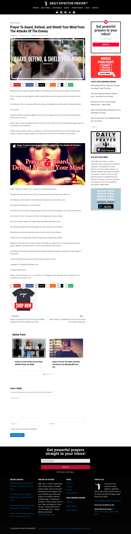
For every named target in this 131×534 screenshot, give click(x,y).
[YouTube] (57, 12)
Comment (15, 398)
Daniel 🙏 (15, 35)
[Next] (79, 355)
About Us (69, 483)
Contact (69, 486)
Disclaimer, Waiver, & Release (63, 528)
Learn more (104, 184)
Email (52, 424)
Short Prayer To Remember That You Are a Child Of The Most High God (67, 319)
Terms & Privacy (44, 528)
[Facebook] (65, 12)
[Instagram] (61, 12)
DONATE (66, 8)
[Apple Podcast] (74, 12)
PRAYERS (36, 8)
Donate (69, 490)
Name (14, 424)
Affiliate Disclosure (83, 528)
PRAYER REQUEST (77, 8)
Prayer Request (72, 493)
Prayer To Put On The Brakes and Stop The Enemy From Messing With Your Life (66, 364)
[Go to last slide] (15, 355)
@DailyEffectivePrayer (46, 514)
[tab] (44, 374)
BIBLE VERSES (45, 8)
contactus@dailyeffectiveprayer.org (107, 501)
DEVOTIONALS (57, 8)
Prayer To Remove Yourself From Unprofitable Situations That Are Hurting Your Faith (27, 319)
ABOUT (87, 8)
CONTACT (95, 8)
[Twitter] (70, 12)
